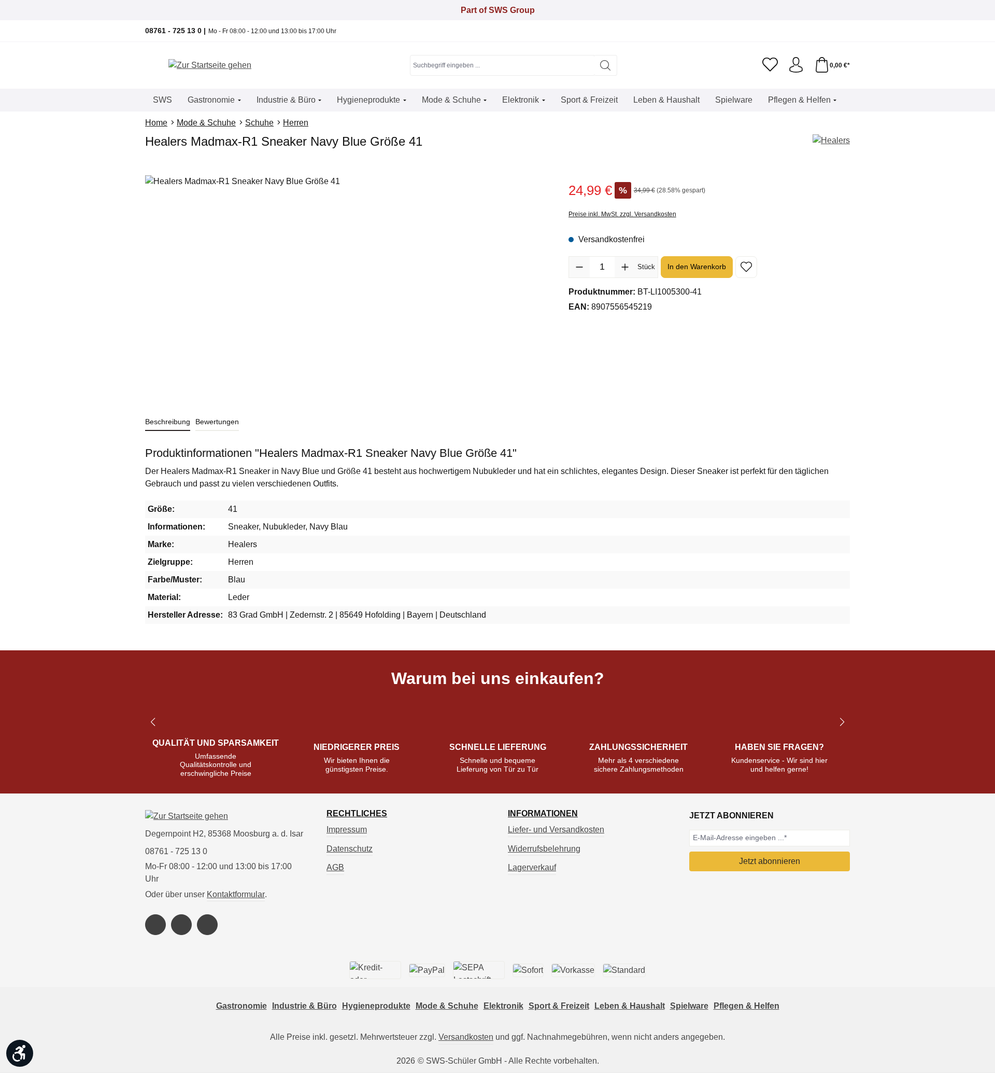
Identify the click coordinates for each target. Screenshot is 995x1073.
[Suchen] (605, 65)
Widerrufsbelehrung (544, 848)
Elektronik (503, 1005)
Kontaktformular (236, 894)
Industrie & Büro (304, 1005)
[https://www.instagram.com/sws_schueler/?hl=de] (181, 924)
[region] (346, 286)
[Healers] (831, 140)
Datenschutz (349, 848)
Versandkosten (465, 1037)
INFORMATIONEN (543, 814)
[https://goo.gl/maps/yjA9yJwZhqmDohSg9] (207, 924)
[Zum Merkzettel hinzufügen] (746, 267)
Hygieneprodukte (376, 1005)
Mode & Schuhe (447, 1005)
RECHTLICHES (356, 814)
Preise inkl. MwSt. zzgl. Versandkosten (622, 214)
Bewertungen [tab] (217, 421)
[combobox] (502, 65)
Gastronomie (241, 1005)
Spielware (689, 1005)
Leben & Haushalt (629, 1005)
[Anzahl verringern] (579, 267)
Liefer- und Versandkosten (556, 829)
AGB (335, 867)
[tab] (167, 422)
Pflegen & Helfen (746, 1005)
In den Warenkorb (696, 266)
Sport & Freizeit (559, 1005)
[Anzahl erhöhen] (625, 267)
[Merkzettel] (770, 65)
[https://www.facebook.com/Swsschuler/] (155, 924)
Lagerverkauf (532, 867)
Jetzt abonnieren (769, 861)
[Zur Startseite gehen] (210, 65)
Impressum (346, 829)
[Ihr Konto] (796, 65)
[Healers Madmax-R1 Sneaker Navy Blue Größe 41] (346, 286)
